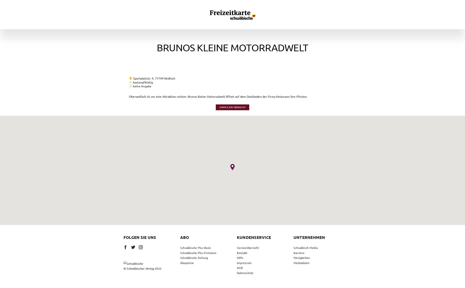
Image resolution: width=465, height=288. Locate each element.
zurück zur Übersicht (232, 107)
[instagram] (141, 247)
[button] (232, 167)
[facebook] (126, 247)
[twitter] (133, 247)
